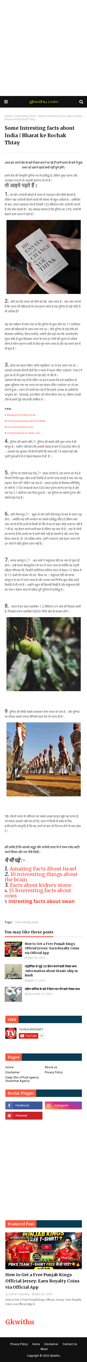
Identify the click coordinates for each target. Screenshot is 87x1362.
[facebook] (23, 1105)
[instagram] (63, 1105)
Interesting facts (25, 116)
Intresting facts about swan (41, 901)
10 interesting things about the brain (26, 421)
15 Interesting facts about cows (23, 433)
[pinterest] (23, 1116)
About (44, 1349)
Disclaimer (12, 1072)
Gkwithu (19, 1322)
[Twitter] (63, 1116)
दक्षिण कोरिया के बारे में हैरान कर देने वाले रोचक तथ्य (52, 989)
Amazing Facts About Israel (20, 415)
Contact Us (70, 1344)
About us (51, 1067)
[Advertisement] (43, 48)
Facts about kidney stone (20, 427)
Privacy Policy (54, 1072)
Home (8, 116)
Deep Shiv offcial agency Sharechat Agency (22, 1079)
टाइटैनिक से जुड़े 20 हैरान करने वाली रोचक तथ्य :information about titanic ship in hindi (51, 970)
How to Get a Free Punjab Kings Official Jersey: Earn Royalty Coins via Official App (52, 948)
